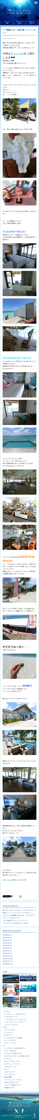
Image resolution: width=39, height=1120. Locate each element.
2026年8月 (6, 935)
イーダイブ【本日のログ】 (13, 1053)
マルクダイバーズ (10, 1066)
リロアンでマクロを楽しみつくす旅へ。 (16, 923)
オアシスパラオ (9, 1030)
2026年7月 (6, 938)
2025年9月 (6, 964)
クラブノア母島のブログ (12, 1085)
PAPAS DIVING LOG (11, 1082)
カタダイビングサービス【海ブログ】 (17, 1056)
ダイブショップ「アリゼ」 (13, 1080)
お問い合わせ (7, 880)
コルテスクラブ (9, 1072)
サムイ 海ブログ (10, 1051)
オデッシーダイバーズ (11, 1061)
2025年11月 (6, 959)
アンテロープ (8, 1032)
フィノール (17, 53)
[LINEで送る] (20, 896)
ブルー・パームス (10, 1043)
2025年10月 (6, 961)
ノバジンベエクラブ (11, 1025)
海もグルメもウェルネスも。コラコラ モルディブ (19, 910)
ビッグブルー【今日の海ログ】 (14, 1048)
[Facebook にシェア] (12, 896)
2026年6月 (6, 940)
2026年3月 (6, 948)
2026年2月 (6, 951)
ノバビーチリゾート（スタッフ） (15, 1019)
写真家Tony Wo (9, 1087)
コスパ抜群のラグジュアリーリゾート (15, 920)
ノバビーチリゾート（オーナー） (15, 1022)
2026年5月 (6, 943)
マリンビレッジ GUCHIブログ (15, 1014)
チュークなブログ (10, 1040)
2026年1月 (6, 953)
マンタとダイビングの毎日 (13, 1038)
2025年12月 (6, 956)
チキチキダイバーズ (11, 1017)
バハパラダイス (9, 1074)
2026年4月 (6, 945)
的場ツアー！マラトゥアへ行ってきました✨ (18, 913)
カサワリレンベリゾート (12, 1064)
